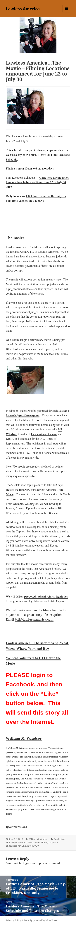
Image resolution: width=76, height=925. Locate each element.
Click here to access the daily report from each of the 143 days (36, 198)
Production (59, 839)
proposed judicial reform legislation (46, 596)
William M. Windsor (24, 738)
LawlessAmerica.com (44, 434)
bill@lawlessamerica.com (34, 619)
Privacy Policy (13, 920)
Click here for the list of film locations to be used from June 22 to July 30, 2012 (37, 182)
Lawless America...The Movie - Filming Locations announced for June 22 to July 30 (32, 844)
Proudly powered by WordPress (40, 920)
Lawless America (23, 8)
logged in (29, 863)
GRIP (9, 438)
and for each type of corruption (37, 412)
